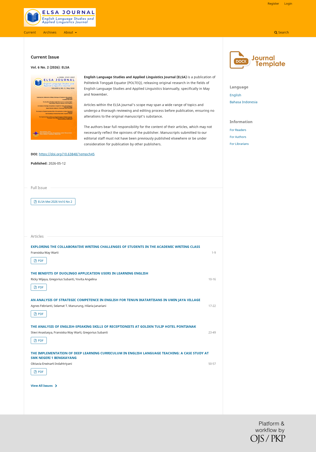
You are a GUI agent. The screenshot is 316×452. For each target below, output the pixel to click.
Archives (49, 32)
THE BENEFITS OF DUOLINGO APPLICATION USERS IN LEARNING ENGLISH (89, 273)
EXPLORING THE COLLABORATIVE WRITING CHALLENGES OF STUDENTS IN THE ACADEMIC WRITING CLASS (115, 246)
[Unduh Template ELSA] (257, 67)
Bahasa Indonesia (243, 102)
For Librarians (239, 144)
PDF (40, 261)
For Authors (238, 137)
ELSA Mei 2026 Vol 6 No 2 (54, 202)
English (235, 95)
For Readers (238, 130)
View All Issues (42, 385)
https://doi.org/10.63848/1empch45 (67, 154)
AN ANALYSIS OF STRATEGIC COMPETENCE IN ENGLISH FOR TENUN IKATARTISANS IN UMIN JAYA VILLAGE (115, 300)
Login (288, 3)
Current (30, 32)
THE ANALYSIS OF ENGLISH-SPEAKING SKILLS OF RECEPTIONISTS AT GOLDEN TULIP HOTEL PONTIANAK (113, 326)
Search (283, 32)
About (69, 32)
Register (273, 3)
